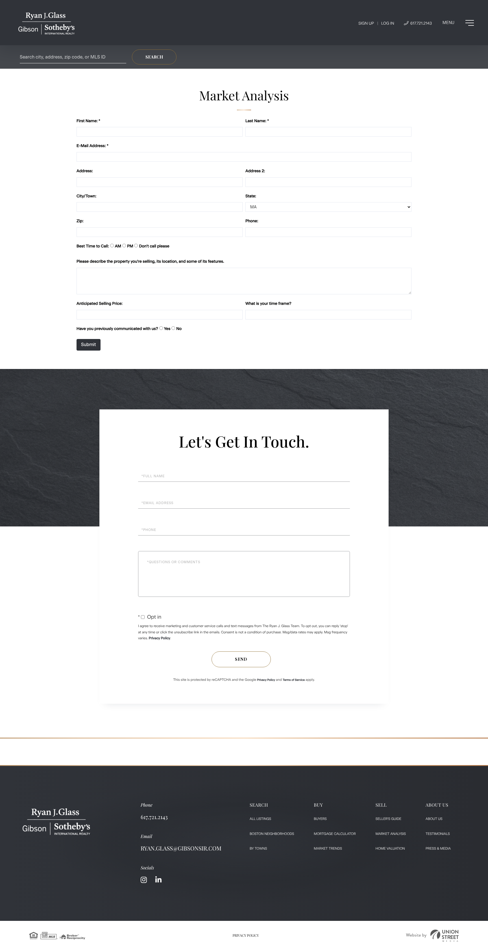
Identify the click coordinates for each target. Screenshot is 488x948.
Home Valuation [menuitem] (390, 848)
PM (130, 246)
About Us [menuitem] (434, 819)
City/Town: (86, 196)
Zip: (80, 221)
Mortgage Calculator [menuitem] (335, 834)
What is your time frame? (268, 303)
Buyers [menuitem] (320, 819)
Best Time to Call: (93, 246)
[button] (154, 56)
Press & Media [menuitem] (438, 848)
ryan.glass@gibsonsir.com (181, 848)
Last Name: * (257, 120)
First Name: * (88, 120)
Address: (85, 171)
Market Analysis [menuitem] (391, 834)
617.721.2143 (420, 23)
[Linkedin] (158, 880)
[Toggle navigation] (458, 23)
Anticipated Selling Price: (100, 303)
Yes (167, 328)
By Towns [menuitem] (258, 848)
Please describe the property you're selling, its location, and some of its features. (150, 261)
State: (250, 196)
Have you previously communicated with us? (117, 328)
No (179, 328)
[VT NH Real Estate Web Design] (432, 936)
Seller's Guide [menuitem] (388, 819)
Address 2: (255, 171)
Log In (387, 23)
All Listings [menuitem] (260, 819)
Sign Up (366, 23)
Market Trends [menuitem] (328, 848)
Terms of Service (294, 680)
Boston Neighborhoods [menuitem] (272, 834)
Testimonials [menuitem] (438, 834)
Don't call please (154, 246)
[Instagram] (144, 880)
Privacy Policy (159, 638)
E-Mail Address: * (92, 145)
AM (118, 246)
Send (241, 659)
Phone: (251, 221)
